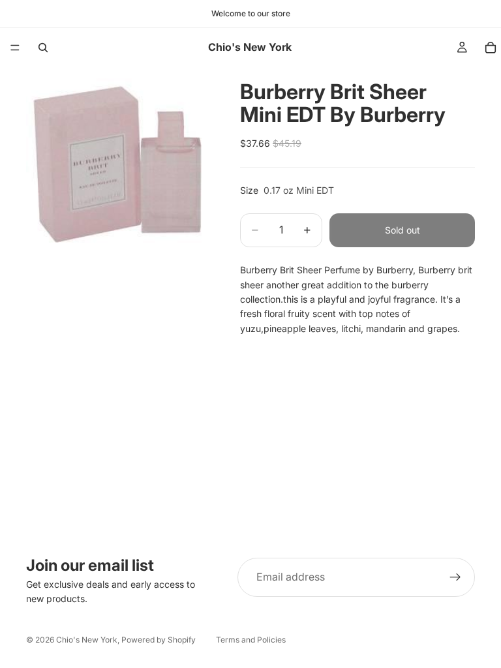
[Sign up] (455, 577)
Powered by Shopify (158, 640)
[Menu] (15, 48)
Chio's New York (86, 640)
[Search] (43, 47)
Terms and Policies (251, 640)
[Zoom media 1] (117, 158)
